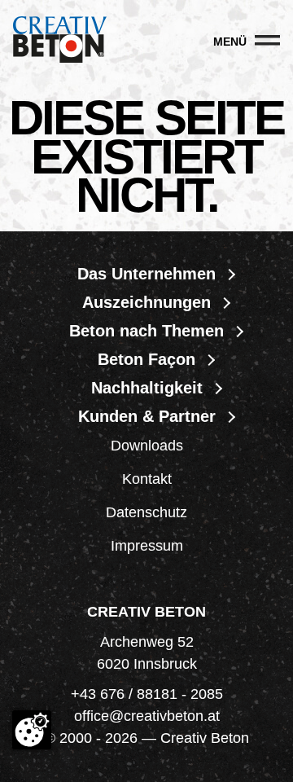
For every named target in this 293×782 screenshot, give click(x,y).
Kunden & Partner (147, 416)
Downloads (147, 445)
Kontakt (147, 479)
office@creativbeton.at (147, 716)
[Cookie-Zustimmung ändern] (31, 729)
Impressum (147, 546)
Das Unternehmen (146, 274)
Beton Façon (146, 359)
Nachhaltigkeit (147, 388)
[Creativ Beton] (60, 41)
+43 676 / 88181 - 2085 (147, 694)
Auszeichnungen (146, 302)
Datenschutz (146, 512)
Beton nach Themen (146, 331)
